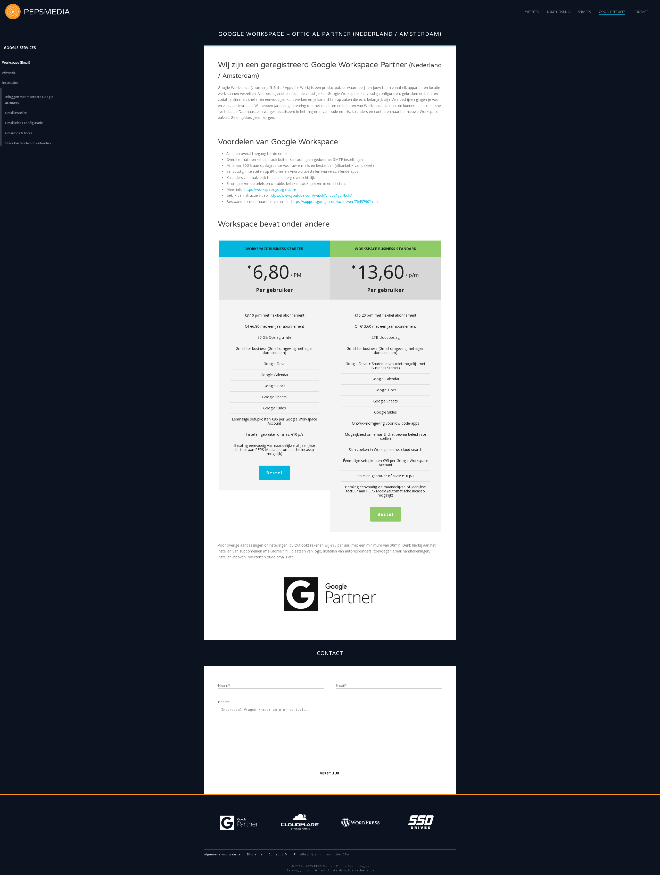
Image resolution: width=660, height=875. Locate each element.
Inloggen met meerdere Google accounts (29, 100)
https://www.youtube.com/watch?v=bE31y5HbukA (311, 195)
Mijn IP (290, 854)
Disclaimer (255, 854)
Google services (612, 12)
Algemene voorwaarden (223, 854)
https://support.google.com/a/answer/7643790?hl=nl (334, 201)
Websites (532, 12)
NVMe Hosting (558, 12)
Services (584, 12)
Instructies (10, 82)
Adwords (9, 72)
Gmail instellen (16, 113)
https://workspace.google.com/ (270, 189)
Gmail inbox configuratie (24, 123)
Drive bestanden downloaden (28, 143)
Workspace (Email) (16, 62)
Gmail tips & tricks (18, 133)
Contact (640, 12)
